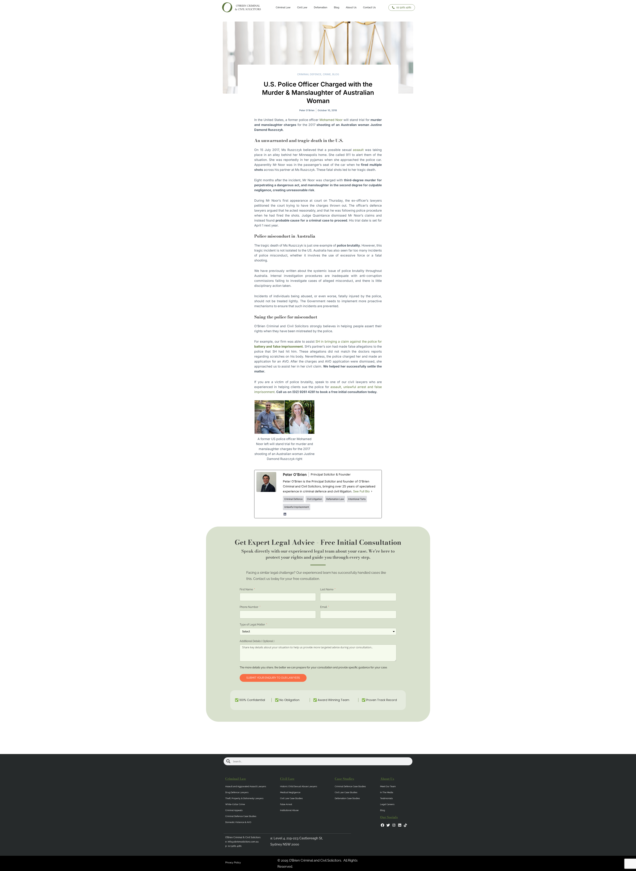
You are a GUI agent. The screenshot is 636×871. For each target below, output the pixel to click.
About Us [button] (351, 7)
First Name (247, 589)
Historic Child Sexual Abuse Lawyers (298, 786)
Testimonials (386, 798)
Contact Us (369, 7)
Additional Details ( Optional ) (257, 641)
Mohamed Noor (331, 120)
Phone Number (249, 607)
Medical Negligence (290, 792)
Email (324, 607)
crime (327, 74)
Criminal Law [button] (283, 7)
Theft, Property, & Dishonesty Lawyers (244, 798)
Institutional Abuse (289, 810)
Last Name (327, 589)
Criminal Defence (309, 74)
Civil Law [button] (302, 7)
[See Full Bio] (372, 491)
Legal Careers (387, 804)
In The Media (386, 792)
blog (335, 74)
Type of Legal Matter (253, 624)
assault (358, 150)
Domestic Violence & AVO (238, 822)
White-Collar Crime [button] (235, 804)
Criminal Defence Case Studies (240, 816)
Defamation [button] (320, 7)
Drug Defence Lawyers (236, 792)
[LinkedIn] (285, 514)
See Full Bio (361, 491)
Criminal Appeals (233, 810)
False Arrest (286, 804)
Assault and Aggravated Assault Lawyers (245, 786)
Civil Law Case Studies (291, 798)
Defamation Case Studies (347, 798)
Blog (336, 7)
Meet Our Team (388, 786)
